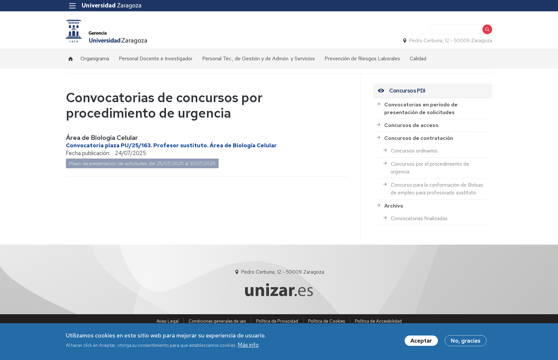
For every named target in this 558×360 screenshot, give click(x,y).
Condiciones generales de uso (217, 321)
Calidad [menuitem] (418, 58)
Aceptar (421, 340)
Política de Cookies (326, 321)
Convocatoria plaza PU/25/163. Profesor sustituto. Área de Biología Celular (171, 145)
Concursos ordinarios (414, 150)
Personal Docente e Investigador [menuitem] (155, 58)
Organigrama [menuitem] (94, 58)
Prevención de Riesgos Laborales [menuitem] (362, 58)
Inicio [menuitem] (71, 58)
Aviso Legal (168, 321)
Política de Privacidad (277, 321)
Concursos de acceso (411, 125)
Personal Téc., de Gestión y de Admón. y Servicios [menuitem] (258, 58)
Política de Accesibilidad (378, 321)
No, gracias (465, 340)
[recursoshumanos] (106, 32)
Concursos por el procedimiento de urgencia (430, 168)
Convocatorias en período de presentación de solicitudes (421, 108)
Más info (248, 344)
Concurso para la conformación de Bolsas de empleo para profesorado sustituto (437, 188)
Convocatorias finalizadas (419, 218)
